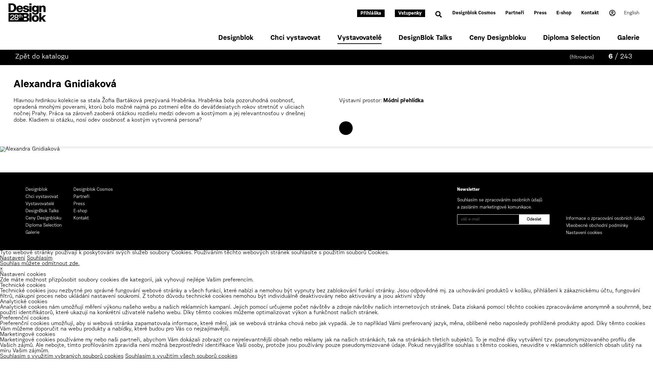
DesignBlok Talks (425, 38)
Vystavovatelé (359, 38)
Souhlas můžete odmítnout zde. (40, 263)
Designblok (235, 38)
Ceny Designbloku (497, 38)
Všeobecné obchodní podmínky (597, 226)
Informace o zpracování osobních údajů (605, 218)
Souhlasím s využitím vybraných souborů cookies (61, 356)
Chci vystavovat (295, 38)
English (631, 13)
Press (540, 13)
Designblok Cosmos (474, 13)
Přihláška (371, 13)
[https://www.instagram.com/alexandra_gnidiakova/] (346, 128)
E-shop (563, 13)
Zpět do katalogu (42, 56)
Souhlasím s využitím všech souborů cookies (181, 356)
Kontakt (590, 13)
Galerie (628, 38)
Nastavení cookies (584, 233)
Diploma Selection (571, 38)
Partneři (514, 13)
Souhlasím (39, 258)
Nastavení (12, 258)
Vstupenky (410, 13)
